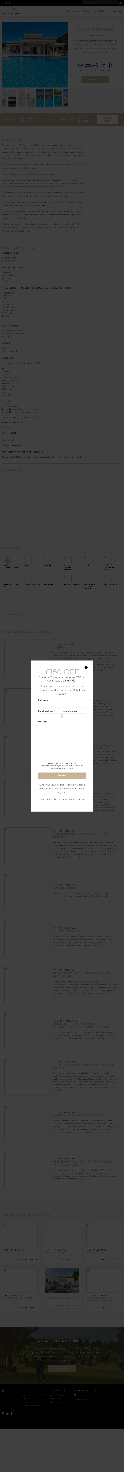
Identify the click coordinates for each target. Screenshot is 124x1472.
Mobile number (70, 711)
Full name (43, 700)
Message (43, 722)
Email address (45, 711)
